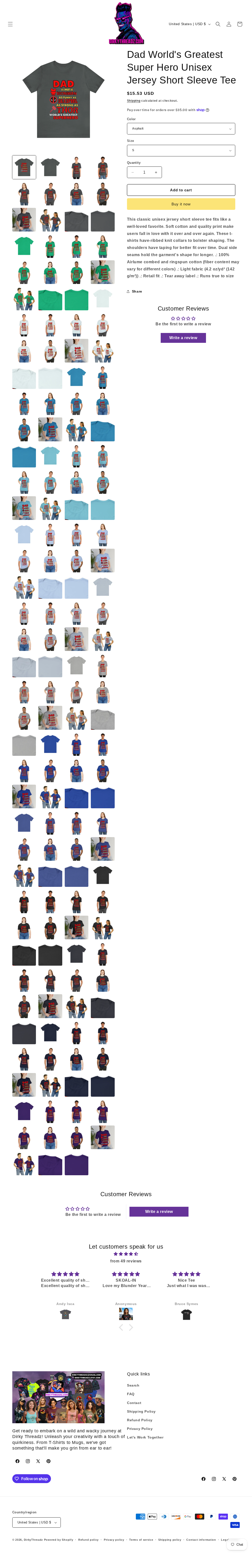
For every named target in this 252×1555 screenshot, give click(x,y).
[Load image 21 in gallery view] (102, 272)
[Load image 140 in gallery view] (24, 1006)
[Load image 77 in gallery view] (76, 613)
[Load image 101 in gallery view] (24, 770)
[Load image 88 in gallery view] (24, 691)
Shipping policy (169, 1539)
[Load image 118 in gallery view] (24, 875)
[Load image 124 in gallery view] (50, 901)
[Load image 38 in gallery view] (76, 377)
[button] (10, 24)
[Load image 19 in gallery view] (50, 272)
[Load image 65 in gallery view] (102, 534)
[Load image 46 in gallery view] (76, 429)
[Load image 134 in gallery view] (76, 953)
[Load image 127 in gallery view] (24, 927)
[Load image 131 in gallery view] (24, 953)
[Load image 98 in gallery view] (50, 744)
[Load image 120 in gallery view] (76, 875)
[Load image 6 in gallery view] (50, 193)
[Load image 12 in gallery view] (102, 220)
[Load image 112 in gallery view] (76, 822)
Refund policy (88, 1539)
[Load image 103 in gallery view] (76, 770)
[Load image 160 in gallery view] (76, 1111)
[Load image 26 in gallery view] (102, 298)
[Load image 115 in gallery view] (50, 849)
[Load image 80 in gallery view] (50, 639)
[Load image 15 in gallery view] (50, 246)
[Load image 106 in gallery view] (50, 796)
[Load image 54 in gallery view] (50, 482)
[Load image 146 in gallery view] (50, 1032)
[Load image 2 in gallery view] (50, 167)
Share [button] (137, 291)
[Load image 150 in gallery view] (50, 1058)
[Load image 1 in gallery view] (24, 167)
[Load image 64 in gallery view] (76, 534)
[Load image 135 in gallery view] (102, 953)
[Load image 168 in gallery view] (76, 1163)
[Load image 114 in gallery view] (24, 849)
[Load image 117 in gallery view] (102, 849)
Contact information (201, 1539)
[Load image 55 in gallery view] (76, 482)
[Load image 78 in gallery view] (102, 613)
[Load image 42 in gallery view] (76, 403)
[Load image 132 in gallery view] (50, 953)
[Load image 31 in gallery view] (24, 351)
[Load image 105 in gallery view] (24, 796)
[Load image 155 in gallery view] (76, 1085)
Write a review (183, 338)
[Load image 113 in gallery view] (102, 822)
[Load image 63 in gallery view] (50, 534)
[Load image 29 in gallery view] (76, 324)
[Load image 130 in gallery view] (102, 927)
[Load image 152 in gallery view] (102, 1058)
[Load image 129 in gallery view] (76, 927)
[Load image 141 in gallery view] (50, 1006)
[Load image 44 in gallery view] (24, 429)
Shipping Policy (141, 1411)
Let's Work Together (145, 1437)
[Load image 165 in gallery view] (102, 1137)
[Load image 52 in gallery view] (102, 455)
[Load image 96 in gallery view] (24, 744)
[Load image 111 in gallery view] (50, 822)
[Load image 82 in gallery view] (102, 639)
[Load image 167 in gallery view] (50, 1163)
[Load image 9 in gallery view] (24, 220)
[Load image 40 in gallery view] (24, 403)
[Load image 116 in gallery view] (76, 849)
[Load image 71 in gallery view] (50, 586)
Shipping (134, 100)
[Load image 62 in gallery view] (24, 534)
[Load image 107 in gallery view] (76, 796)
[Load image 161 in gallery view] (102, 1111)
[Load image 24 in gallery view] (76, 298)
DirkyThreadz (33, 1539)
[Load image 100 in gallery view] (102, 744)
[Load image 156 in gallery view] (102, 1085)
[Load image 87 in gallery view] (102, 665)
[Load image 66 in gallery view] (24, 560)
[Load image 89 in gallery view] (50, 691)
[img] (126, 1254)
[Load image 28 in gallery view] (50, 324)
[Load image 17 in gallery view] (102, 246)
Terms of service (141, 1539)
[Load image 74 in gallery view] (102, 586)
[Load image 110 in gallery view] (24, 822)
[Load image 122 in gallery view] (102, 875)
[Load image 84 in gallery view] (50, 665)
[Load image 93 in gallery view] (50, 717)
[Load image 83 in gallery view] (24, 665)
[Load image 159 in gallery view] (50, 1111)
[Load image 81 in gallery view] (76, 639)
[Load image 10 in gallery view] (50, 220)
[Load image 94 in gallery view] (76, 717)
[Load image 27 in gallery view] (24, 324)
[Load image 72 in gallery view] (76, 586)
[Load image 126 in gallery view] (102, 901)
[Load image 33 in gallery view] (76, 351)
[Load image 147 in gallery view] (76, 1032)
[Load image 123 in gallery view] (24, 901)
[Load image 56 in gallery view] (102, 482)
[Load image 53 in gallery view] (24, 482)
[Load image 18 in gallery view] (24, 272)
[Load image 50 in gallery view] (50, 455)
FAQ (131, 1394)
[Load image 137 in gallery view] (50, 980)
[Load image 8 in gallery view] (102, 193)
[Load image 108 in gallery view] (102, 796)
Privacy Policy (140, 1429)
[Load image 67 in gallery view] (50, 560)
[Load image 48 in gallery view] (24, 455)
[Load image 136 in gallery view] (24, 980)
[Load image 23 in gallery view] (50, 298)
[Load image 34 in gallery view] (102, 351)
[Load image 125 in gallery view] (76, 901)
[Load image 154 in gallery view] (50, 1085)
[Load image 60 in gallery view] (102, 508)
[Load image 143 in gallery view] (102, 1006)
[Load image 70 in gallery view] (24, 586)
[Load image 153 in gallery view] (24, 1085)
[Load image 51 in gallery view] (76, 455)
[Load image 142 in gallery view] (76, 1006)
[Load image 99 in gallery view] (76, 744)
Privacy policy (114, 1539)
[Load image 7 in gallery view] (76, 193)
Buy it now (181, 204)
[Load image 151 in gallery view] (76, 1058)
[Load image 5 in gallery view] (24, 193)
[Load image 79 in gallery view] (24, 639)
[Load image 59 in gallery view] (76, 508)
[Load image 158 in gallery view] (24, 1111)
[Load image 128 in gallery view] (50, 927)
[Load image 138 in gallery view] (76, 980)
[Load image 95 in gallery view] (102, 717)
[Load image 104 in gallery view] (102, 770)
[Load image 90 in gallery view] (76, 691)
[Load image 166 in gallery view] (24, 1163)
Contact (134, 1403)
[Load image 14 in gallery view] (24, 246)
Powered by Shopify (58, 1539)
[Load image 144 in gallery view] (24, 1032)
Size (130, 141)
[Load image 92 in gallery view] (24, 717)
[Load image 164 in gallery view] (76, 1137)
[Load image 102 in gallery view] (50, 770)
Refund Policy (140, 1420)
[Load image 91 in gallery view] (102, 691)
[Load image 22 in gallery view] (24, 298)
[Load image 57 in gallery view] (24, 508)
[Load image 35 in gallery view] (24, 377)
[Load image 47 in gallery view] (102, 429)
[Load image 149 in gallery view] (24, 1058)
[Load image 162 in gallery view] (24, 1137)
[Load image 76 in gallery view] (50, 613)
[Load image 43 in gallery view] (102, 403)
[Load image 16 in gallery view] (76, 246)
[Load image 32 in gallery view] (50, 351)
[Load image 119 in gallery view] (50, 875)
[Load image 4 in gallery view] (102, 167)
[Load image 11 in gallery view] (76, 220)
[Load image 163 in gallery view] (50, 1137)
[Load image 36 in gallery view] (50, 377)
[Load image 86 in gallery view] (76, 665)
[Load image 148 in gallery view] (102, 1032)
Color (131, 119)
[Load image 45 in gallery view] (50, 429)
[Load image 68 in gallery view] (76, 560)
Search (133, 1385)
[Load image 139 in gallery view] (102, 980)
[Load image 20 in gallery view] (76, 272)
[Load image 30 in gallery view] (102, 324)
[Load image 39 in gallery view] (102, 377)
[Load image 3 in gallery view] (76, 167)
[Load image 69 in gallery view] (102, 560)
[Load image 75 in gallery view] (24, 613)
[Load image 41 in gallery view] (50, 403)
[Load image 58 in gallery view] (50, 508)
